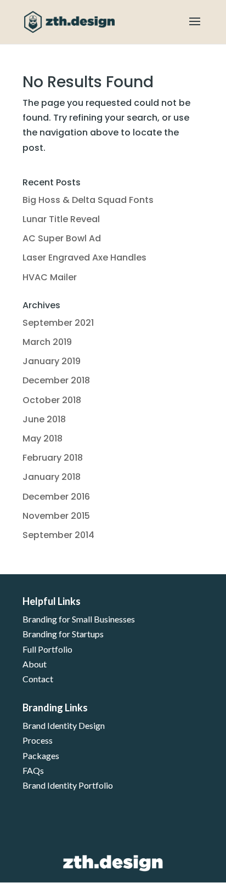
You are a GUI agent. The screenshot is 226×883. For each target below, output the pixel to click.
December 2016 (56, 496)
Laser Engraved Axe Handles (84, 257)
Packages (40, 755)
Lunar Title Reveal (61, 219)
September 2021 (58, 322)
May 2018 (42, 438)
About (34, 664)
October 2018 (51, 400)
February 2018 (52, 457)
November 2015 (56, 516)
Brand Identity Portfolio (67, 785)
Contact (37, 678)
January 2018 (51, 477)
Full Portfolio (47, 649)
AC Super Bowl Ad (61, 238)
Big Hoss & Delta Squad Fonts (88, 200)
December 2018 (56, 380)
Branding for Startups (63, 634)
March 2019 (47, 342)
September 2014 (58, 535)
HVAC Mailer (49, 277)
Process (37, 740)
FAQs (33, 770)
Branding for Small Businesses (78, 619)
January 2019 (51, 361)
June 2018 (44, 419)
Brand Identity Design (63, 725)
